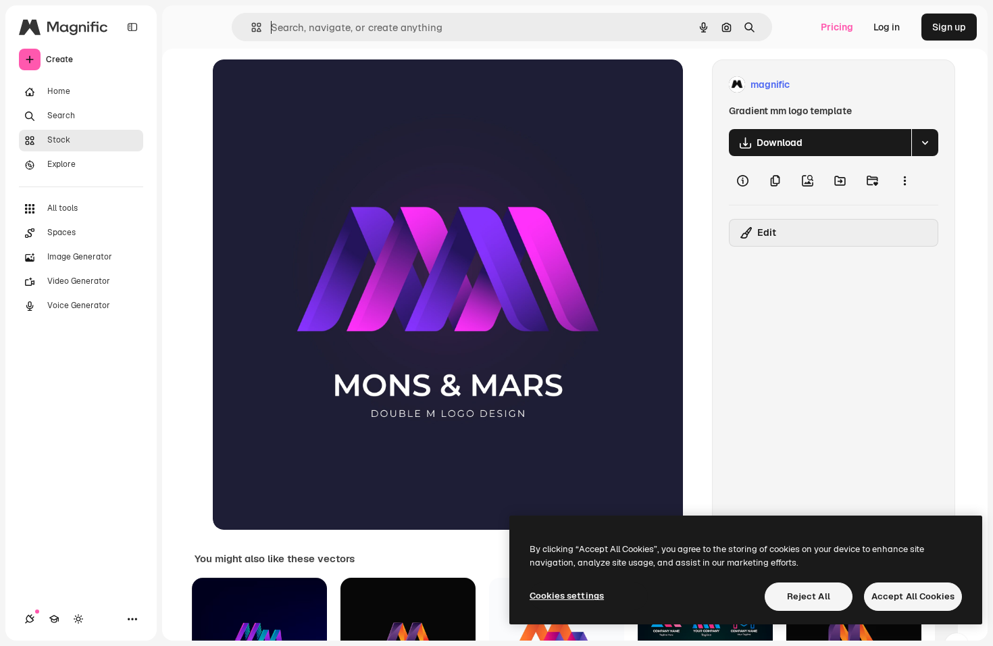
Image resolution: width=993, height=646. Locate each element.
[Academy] (54, 619)
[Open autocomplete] (251, 27)
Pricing (837, 27)
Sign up (949, 27)
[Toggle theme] (78, 619)
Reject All (808, 596)
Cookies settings (567, 595)
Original (299, 84)
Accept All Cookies (912, 596)
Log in (886, 27)
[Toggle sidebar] (132, 27)
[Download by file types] (924, 142)
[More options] (904, 180)
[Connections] (30, 619)
